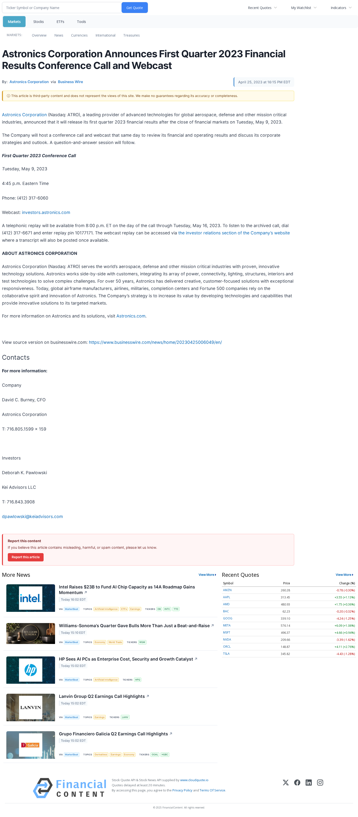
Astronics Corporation (24, 114)
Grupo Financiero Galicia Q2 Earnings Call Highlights (116, 733)
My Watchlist (301, 7)
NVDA (227, 639)
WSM (142, 642)
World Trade (115, 642)
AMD (226, 604)
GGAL (155, 754)
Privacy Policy (182, 790)
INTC (167, 609)
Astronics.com (130, 315)
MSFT (226, 632)
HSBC (165, 754)
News (58, 35)
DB (159, 609)
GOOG (227, 618)
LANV (125, 717)
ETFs (60, 21)
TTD (176, 609)
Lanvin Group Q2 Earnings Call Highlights (104, 696)
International (105, 35)
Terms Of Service (212, 790)
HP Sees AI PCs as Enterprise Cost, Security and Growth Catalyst (128, 659)
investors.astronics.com (46, 212)
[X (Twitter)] (286, 788)
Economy (100, 642)
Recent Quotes (260, 7)
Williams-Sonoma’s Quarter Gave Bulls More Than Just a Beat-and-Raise (136, 625)
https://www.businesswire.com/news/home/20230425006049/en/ (155, 342)
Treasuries (131, 35)
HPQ (137, 679)
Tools (81, 21)
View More (206, 574)
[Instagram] (320, 788)
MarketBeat (71, 609)
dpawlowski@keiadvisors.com (32, 516)
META (227, 625)
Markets (14, 21)
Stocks (38, 21)
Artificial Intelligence (106, 609)
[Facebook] (297, 788)
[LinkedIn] (309, 788)
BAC (226, 611)
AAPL (226, 597)
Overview (39, 35)
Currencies (79, 35)
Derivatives (101, 754)
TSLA (226, 654)
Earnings (135, 609)
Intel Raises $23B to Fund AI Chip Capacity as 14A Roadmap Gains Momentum (127, 589)
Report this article (26, 557)
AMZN (227, 590)
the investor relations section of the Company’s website (234, 232)
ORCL (227, 646)
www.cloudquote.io (194, 780)
